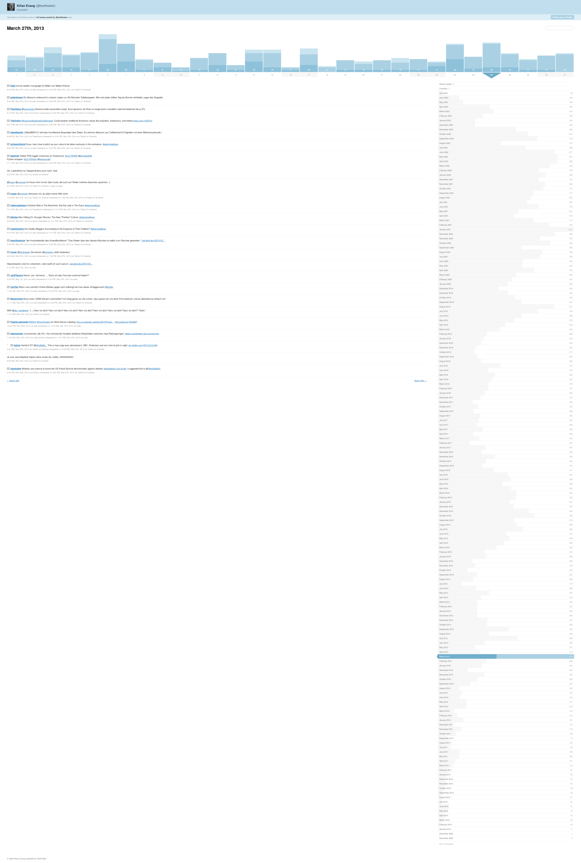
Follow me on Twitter (562, 17)
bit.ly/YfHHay (30, 159)
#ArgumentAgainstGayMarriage (37, 120)
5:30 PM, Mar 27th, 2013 (18, 244)
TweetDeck (37, 136)
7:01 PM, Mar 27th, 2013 (18, 209)
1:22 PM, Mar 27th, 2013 (18, 197)
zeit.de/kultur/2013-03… (153, 240)
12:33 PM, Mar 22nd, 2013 (18, 325)
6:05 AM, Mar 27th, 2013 (18, 256)
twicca (35, 221)
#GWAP (133, 321)
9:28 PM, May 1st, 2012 (17, 279)
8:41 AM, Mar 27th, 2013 (18, 349)
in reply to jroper (56, 185)
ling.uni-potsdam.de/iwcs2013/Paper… (95, 321)
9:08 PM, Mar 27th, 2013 (18, 136)
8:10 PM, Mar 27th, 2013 (18, 185)
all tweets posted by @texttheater (51, 17)
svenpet (22, 182)
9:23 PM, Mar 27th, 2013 (18, 174)
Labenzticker (38, 337)
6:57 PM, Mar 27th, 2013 (18, 232)
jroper (12, 182)
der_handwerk (21, 310)
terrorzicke (29, 109)
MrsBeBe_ (41, 345)
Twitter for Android (82, 89)
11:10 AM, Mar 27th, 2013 (18, 314)
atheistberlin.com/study (115, 368)
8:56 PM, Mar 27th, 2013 (18, 148)
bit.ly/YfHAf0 (71, 155)
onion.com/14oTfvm (142, 120)
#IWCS (32, 321)
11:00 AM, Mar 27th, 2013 (18, 337)
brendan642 (86, 155)
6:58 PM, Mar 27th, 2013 (18, 221)
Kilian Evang (19, 858)
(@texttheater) (36, 5)
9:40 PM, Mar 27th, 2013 (18, 89)
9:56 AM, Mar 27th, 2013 (18, 360)
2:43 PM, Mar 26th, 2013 (18, 372)
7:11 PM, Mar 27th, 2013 (18, 162)
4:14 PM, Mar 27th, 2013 (18, 267)
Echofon (35, 112)
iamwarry (49, 252)
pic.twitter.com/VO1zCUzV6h (142, 345)
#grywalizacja (121, 321)
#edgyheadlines (110, 144)
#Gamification (43, 321)
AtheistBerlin (154, 368)
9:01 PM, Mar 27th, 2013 (18, 124)
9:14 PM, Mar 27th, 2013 (18, 112)
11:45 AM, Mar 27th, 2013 (18, 291)
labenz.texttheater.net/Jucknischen (142, 333)
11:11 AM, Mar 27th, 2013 (18, 302)
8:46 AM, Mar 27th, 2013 (18, 101)
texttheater (25, 252)
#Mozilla (109, 286)
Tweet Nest (41, 858)
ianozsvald (45, 159)
